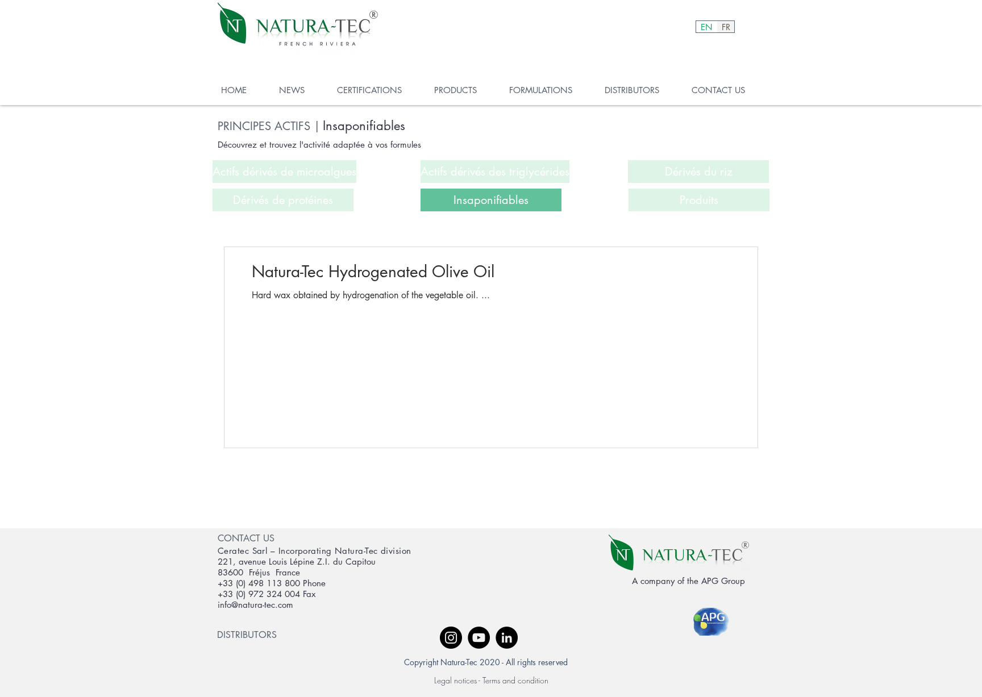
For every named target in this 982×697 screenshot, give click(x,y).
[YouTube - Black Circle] (479, 638)
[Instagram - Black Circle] (451, 638)
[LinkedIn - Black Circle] (507, 638)
